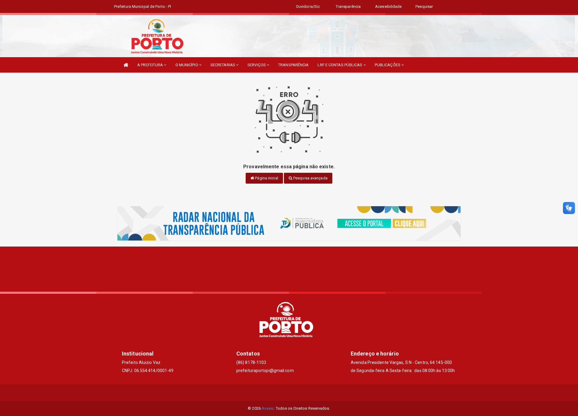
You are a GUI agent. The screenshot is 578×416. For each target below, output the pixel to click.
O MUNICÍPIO (187, 65)
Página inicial (266, 178)
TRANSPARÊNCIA (293, 65)
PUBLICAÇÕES (388, 65)
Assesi (268, 408)
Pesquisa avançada (310, 178)
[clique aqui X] (289, 392)
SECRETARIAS (223, 65)
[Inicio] (125, 65)
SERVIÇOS (257, 65)
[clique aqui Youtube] (303, 392)
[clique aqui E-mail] (274, 392)
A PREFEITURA (150, 65)
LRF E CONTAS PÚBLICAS (340, 65)
